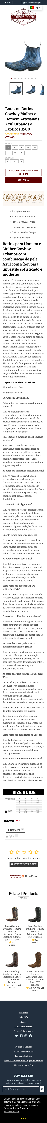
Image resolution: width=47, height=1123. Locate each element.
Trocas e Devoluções (23, 1026)
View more (23, 898)
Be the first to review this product (23, 858)
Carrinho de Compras (33, 3)
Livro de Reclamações (23, 1065)
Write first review (24, 864)
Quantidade (9, 158)
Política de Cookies (23, 1047)
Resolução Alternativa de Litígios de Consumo (23, 1061)
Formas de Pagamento (23, 1031)
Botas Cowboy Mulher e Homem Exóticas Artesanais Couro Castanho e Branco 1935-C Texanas (12, 933)
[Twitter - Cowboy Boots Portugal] (16, 1035)
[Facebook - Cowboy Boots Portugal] (21, 1035)
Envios (23, 1022)
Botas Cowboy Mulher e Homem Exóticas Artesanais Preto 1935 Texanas (35, 931)
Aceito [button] (23, 1118)
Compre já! (23, 180)
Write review (26, 134)
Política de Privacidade (23, 1051)
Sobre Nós (23, 1017)
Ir (42, 1089)
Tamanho (8, 143)
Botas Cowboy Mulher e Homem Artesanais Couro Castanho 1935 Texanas (12, 976)
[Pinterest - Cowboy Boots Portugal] (30, 1035)
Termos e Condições (23, 1056)
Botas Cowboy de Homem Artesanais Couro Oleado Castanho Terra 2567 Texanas (34, 978)
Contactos (23, 1013)
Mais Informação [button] (11, 1112)
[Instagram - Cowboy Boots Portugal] (25, 1035)
